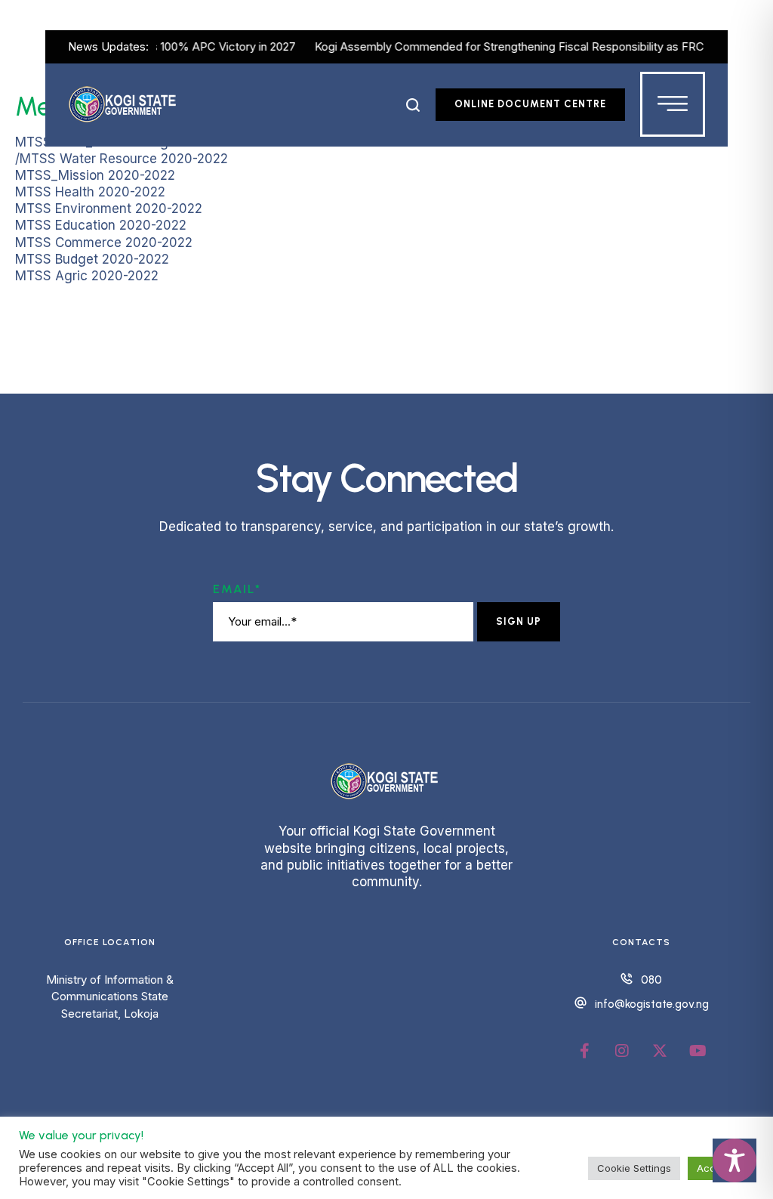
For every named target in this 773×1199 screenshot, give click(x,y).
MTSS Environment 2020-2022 (108, 208)
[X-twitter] (659, 1050)
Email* (237, 589)
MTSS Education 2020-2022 (100, 225)
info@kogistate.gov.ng (652, 1004)
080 (651, 980)
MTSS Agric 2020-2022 (87, 275)
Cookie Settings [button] (634, 1168)
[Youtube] (697, 1050)
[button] (413, 105)
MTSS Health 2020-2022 (90, 191)
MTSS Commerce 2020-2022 (103, 242)
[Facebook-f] (584, 1050)
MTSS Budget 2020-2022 (92, 259)
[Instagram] (622, 1050)
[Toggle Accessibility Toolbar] (734, 1160)
